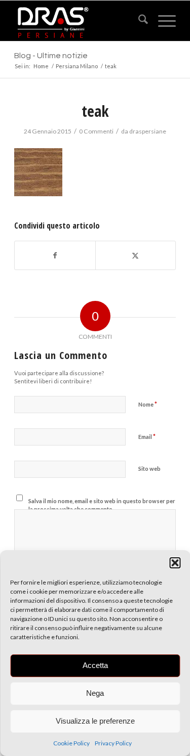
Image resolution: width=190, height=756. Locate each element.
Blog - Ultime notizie (51, 56)
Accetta (95, 665)
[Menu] (162, 21)
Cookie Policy (71, 743)
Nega (95, 693)
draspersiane (147, 131)
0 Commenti (96, 131)
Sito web (149, 468)
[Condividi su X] (135, 255)
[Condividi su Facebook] (55, 255)
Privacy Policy (113, 743)
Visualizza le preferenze (95, 721)
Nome (147, 404)
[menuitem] (138, 21)
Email (147, 436)
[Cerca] (138, 21)
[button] (175, 563)
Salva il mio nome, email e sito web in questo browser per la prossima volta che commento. (101, 505)
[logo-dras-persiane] (78, 21)
